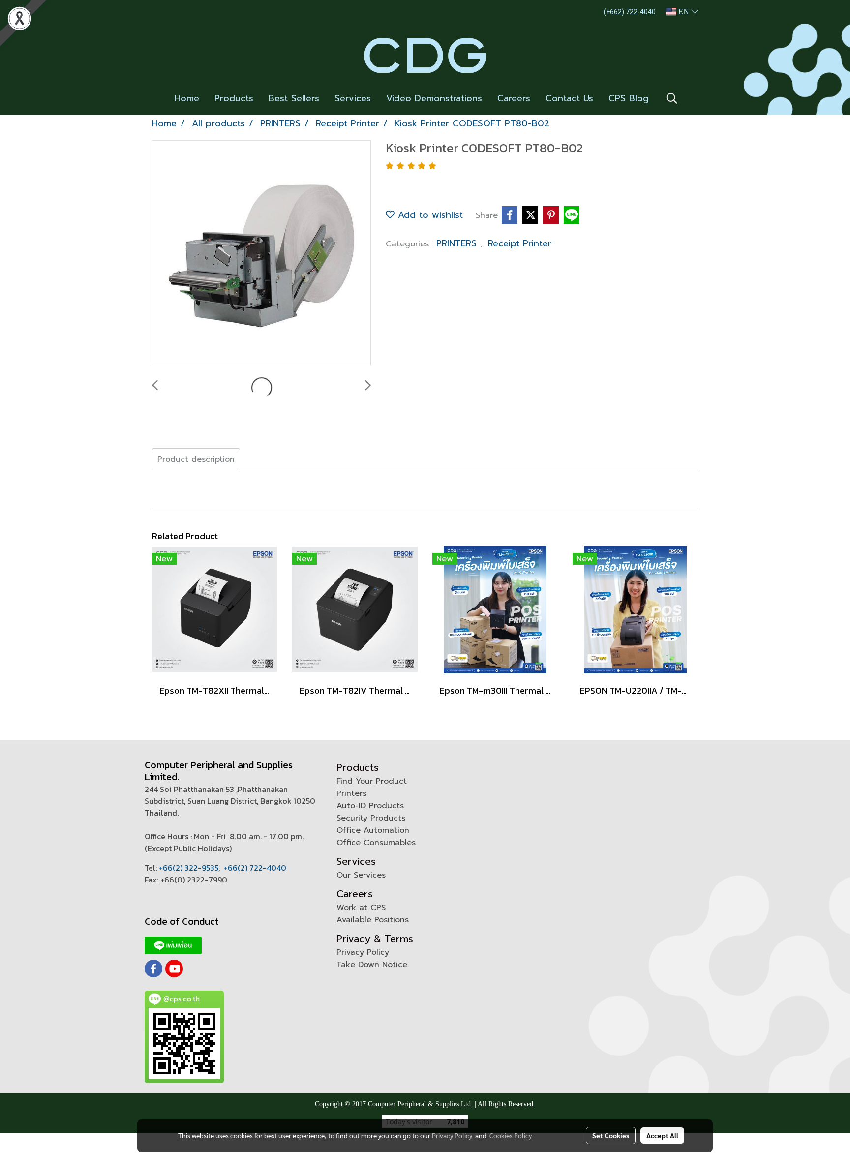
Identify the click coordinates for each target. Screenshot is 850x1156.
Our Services (361, 875)
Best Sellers (294, 98)
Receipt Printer (519, 243)
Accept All (662, 1135)
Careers (513, 98)
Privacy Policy (362, 952)
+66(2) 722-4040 (255, 868)
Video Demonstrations (434, 98)
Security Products (370, 818)
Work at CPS (361, 907)
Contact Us (569, 98)
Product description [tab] (196, 459)
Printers (351, 793)
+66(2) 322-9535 (188, 868)
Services (352, 98)
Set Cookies (610, 1135)
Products (233, 98)
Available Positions (372, 920)
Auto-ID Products (370, 806)
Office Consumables (376, 843)
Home (187, 98)
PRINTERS (458, 243)
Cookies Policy (510, 1135)
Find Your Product (371, 781)
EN (683, 11)
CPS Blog (628, 98)
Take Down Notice (371, 965)
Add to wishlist (429, 215)
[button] (672, 98)
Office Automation (372, 830)
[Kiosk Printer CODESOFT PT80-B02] (261, 253)
